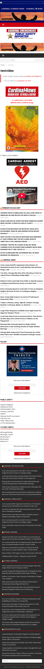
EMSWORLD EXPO (6, 407)
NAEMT (3, 414)
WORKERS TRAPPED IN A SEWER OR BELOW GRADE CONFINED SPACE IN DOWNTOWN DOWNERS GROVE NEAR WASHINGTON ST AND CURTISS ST (21, 247)
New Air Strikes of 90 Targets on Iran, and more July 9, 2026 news (22, 553)
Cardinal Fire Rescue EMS (14, 466)
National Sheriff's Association (10, 416)
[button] (3, 24)
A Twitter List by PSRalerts (9, 155)
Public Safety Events (7, 421)
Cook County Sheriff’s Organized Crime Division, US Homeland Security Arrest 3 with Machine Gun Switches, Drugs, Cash (21, 267)
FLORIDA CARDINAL (11, 561)
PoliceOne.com (5, 418)
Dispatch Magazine (6, 405)
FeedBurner (26, 393)
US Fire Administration (7, 423)
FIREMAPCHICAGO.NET (11, 208)
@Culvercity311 (5, 437)
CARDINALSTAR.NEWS (11, 594)
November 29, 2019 (24, 81)
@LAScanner (4, 439)
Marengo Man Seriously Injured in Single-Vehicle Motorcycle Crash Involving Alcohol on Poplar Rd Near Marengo (20, 326)
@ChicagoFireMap (6, 432)
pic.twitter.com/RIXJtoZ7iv (33, 76)
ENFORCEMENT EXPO (7, 409)
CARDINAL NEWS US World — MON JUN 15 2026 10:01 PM (19, 556)
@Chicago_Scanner (6, 434)
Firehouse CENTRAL (7, 412)
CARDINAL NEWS (9, 260)
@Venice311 (4, 441)
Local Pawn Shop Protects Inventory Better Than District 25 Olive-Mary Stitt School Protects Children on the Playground (21, 318)
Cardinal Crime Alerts (12, 499)
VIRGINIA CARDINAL (10, 532)
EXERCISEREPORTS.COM (12, 629)
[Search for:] (22, 60)
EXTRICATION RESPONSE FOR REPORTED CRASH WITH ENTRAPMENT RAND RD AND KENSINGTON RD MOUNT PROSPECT (19, 231)
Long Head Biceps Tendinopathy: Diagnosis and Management (21, 634)
